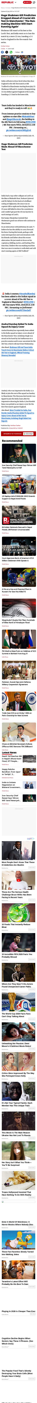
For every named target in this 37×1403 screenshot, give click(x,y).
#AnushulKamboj (27, 293)
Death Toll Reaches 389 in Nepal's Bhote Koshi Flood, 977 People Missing (12, 760)
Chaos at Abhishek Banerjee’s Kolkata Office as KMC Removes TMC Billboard (17, 745)
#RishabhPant (28, 116)
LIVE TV (28, 2)
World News (5, 471)
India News (5, 657)
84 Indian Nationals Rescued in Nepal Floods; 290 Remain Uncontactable (17, 528)
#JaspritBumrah (14, 119)
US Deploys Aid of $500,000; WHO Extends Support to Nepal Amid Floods (18, 497)
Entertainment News (7, 777)
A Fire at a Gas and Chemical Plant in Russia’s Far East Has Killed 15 (16, 590)
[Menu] (34, 2)
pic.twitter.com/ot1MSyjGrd (18, 130)
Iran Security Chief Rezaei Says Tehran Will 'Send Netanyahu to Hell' (19, 466)
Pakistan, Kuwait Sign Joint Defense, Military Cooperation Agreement (16, 683)
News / (3, 8)
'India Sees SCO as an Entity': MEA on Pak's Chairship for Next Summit (17, 714)
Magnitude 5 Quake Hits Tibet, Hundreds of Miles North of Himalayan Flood (18, 621)
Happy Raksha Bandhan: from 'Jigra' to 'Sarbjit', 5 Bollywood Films (11, 773)
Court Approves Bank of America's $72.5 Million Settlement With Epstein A (18, 559)
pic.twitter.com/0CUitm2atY (18, 310)
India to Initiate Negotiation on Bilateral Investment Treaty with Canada (11, 786)
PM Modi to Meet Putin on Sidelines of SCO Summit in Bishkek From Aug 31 (19, 652)
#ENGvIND (31, 122)
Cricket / (8, 8)
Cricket (3, 49)
